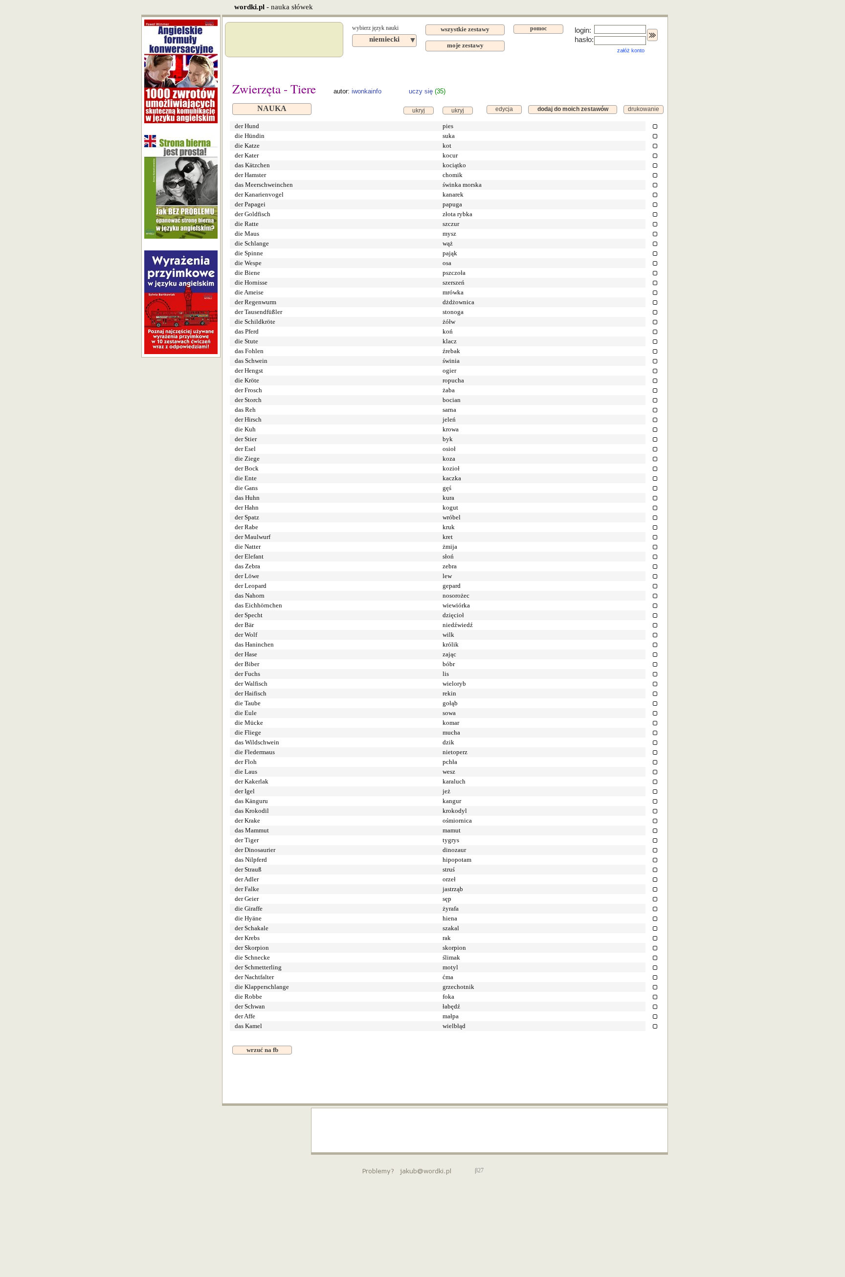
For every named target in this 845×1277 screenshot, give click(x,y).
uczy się (421, 91)
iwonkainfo (366, 91)
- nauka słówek (273, 7)
